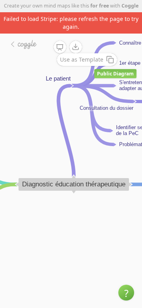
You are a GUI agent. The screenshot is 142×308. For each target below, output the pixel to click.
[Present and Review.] (60, 47)
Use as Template (81, 59)
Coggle (129, 5)
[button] (126, 292)
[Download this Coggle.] (75, 47)
